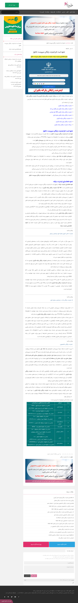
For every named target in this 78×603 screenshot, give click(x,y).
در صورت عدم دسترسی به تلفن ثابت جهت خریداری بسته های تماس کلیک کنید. (49, 481)
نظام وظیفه (52, 12)
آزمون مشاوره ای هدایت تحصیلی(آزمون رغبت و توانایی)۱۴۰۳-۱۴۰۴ (16, 84)
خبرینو (62, 591)
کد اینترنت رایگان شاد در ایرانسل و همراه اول (61, 300)
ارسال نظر (34, 576)
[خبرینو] (68, 8)
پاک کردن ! (27, 576)
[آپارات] (5, 597)
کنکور (67, 12)
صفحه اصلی (72, 12)
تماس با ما (42, 12)
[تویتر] (12, 597)
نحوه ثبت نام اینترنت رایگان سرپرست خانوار (12, 45)
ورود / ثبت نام (12, 5)
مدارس (63, 12)
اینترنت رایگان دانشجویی (66, 344)
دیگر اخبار (68, 43)
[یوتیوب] (15, 597)
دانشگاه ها (58, 12)
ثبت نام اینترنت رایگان (65, 457)
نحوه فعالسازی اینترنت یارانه (15, 49)
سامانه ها (47, 12)
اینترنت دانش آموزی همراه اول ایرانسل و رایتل (61, 234)
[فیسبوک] (19, 597)
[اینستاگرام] (8, 597)
